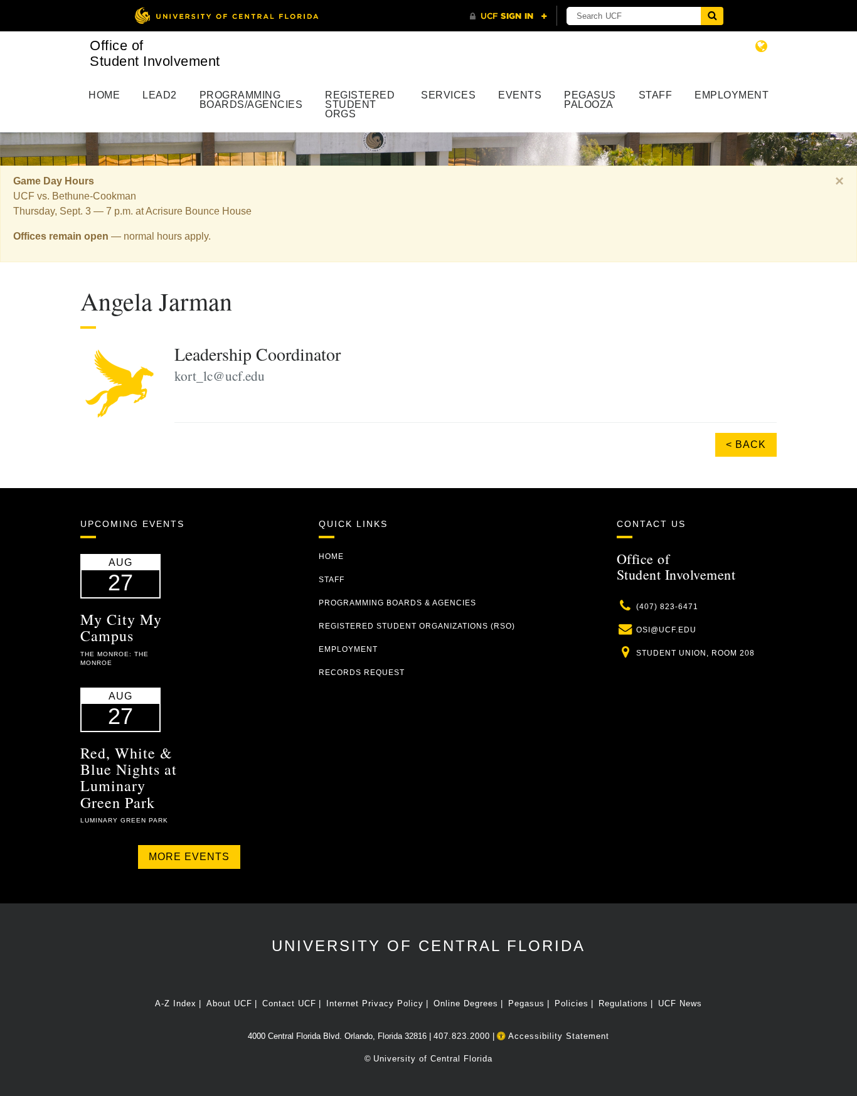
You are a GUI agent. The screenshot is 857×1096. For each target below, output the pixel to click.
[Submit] (712, 16)
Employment (732, 95)
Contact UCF (289, 1003)
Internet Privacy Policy (374, 1003)
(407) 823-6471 (667, 606)
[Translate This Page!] (761, 46)
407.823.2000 (462, 1036)
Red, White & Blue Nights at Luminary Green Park (128, 777)
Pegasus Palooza (590, 100)
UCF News (680, 1003)
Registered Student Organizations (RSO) (417, 626)
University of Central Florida (428, 945)
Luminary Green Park (124, 820)
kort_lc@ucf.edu (219, 376)
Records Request (362, 672)
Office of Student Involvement (155, 53)
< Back (746, 444)
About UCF (229, 1003)
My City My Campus (121, 627)
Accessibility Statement (557, 1036)
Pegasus (526, 1003)
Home (104, 95)
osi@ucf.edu (666, 629)
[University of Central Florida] (226, 15)
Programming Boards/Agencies (251, 100)
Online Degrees (466, 1003)
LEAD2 (159, 95)
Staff (656, 95)
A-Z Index (175, 1003)
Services (448, 95)
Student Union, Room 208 (695, 653)
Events (519, 95)
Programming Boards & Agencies (397, 603)
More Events (189, 856)
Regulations (623, 1003)
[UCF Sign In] (508, 16)
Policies (571, 1003)
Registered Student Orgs (360, 104)
